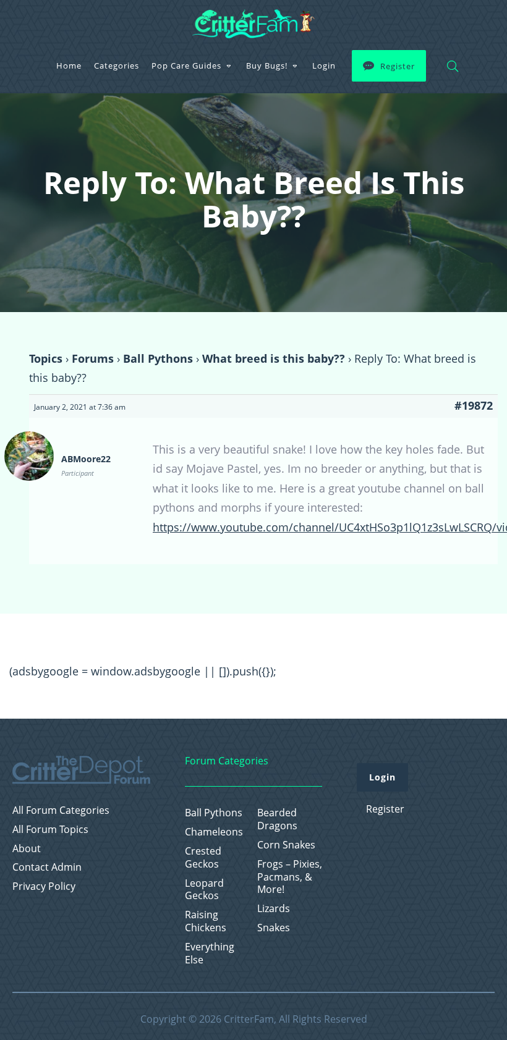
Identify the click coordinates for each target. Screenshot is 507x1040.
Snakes (273, 927)
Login (324, 65)
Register (397, 66)
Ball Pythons (158, 358)
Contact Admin (47, 867)
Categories (116, 65)
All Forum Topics (50, 829)
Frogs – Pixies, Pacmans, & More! (289, 877)
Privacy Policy (43, 886)
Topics (45, 358)
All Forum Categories (60, 810)
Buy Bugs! (267, 65)
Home (69, 65)
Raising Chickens (205, 921)
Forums (93, 358)
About (26, 848)
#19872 (473, 405)
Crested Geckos (203, 858)
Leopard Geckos (204, 890)
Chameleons (214, 832)
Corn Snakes (286, 845)
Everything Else (209, 953)
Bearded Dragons (277, 819)
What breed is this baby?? (273, 358)
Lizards (273, 908)
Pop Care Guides (186, 65)
